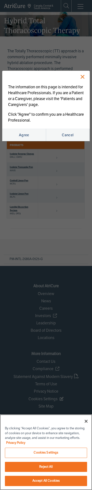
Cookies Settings (46, 453)
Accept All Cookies (46, 481)
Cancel (68, 135)
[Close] (86, 421)
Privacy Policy (15, 443)
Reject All (46, 467)
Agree (24, 135)
